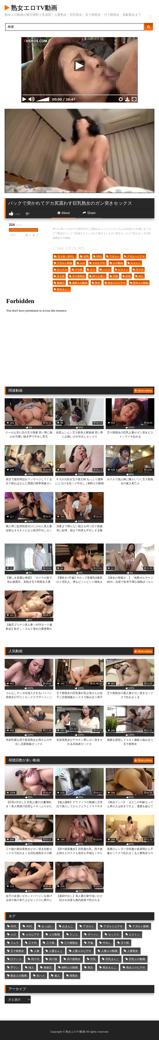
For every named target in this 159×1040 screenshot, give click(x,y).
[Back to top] (147, 1028)
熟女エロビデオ (116, 282)
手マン (14, 967)
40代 (29, 926)
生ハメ (41, 975)
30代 (13, 926)
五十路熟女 (78, 276)
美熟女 (74, 975)
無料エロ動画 (79, 282)
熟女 (97, 282)
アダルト (114, 256)
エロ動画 (118, 263)
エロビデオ (98, 263)
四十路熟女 (73, 959)
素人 (57, 975)
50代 (99, 256)
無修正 (61, 282)
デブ (92, 269)
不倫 (90, 942)
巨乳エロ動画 (137, 959)
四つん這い (98, 276)
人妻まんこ (56, 950)
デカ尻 (78, 269)
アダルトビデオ (136, 256)
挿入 (140, 276)
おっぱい (47, 926)
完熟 (115, 276)
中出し (107, 942)
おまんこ (136, 263)
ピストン (123, 269)
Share (91, 213)
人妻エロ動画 (109, 950)
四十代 (35, 959)
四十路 (53, 959)
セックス (62, 269)
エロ (82, 263)
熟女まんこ (63, 289)
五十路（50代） (66, 256)
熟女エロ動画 (140, 282)
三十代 (33, 942)
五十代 (139, 269)
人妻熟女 (132, 950)
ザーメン (93, 934)
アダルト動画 (64, 263)
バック (106, 269)
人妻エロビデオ (81, 950)
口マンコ (15, 959)
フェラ (14, 942)
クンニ (74, 934)
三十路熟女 (71, 942)
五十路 (61, 276)
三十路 (50, 942)
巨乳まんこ (112, 959)
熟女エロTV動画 (33, 7)
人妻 (36, 950)
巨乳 (86, 256)
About (65, 213)
